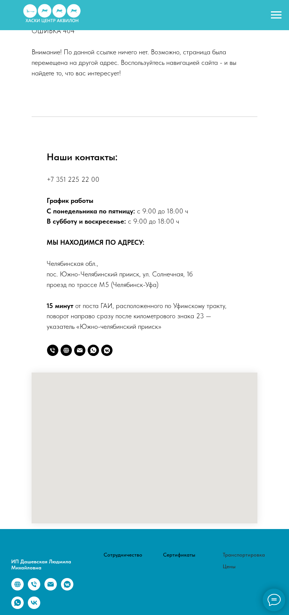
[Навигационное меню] (276, 15)
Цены (229, 566)
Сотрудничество (122, 555)
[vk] (34, 607)
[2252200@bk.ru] (79, 350)
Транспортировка (244, 555)
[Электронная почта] (50, 588)
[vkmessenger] (107, 350)
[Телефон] (52, 350)
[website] (66, 350)
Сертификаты (179, 555)
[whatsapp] (93, 350)
